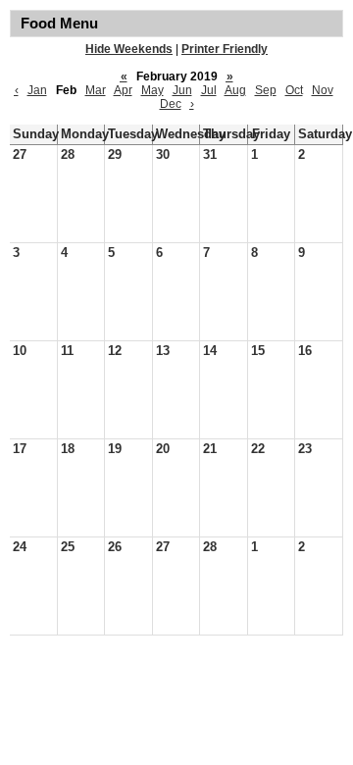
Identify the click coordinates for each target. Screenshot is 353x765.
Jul (209, 90)
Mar (95, 90)
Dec (170, 104)
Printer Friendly (224, 49)
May (152, 90)
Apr (123, 90)
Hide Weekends (129, 49)
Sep (266, 90)
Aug (235, 90)
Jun (182, 90)
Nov (322, 90)
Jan (37, 90)
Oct (294, 90)
